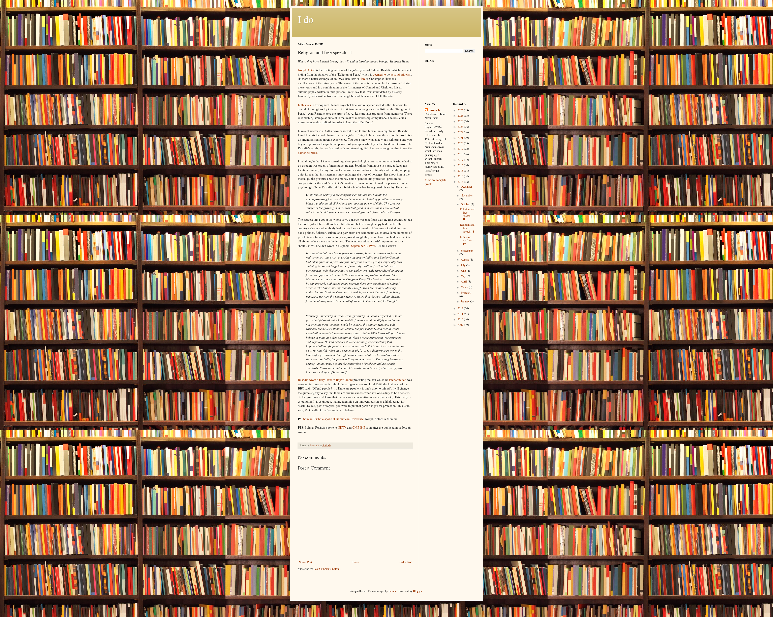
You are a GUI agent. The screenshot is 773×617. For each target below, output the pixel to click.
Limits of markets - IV (467, 240)
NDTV (342, 427)
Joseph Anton (306, 70)
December (466, 186)
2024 (461, 121)
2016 (461, 165)
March (465, 287)
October (466, 204)
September (467, 250)
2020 (461, 143)
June (464, 270)
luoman (393, 591)
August (465, 259)
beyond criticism (401, 74)
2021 (461, 138)
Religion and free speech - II (467, 214)
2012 (461, 308)
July (463, 265)
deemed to (379, 74)
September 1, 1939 (363, 246)
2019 (461, 149)
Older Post (406, 562)
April (464, 281)
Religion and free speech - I (467, 228)
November (467, 195)
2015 (461, 170)
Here (363, 79)
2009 (461, 325)
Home (355, 562)
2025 (461, 115)
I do (305, 18)
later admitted (397, 380)
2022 (461, 132)
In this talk (304, 105)
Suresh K (434, 110)
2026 (461, 110)
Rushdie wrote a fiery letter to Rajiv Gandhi (325, 380)
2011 (461, 314)
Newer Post (305, 562)
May (464, 276)
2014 (461, 176)
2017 (461, 160)
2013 (461, 182)
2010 (461, 319)
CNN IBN (358, 427)
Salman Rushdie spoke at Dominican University (333, 419)
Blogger (417, 591)
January (465, 301)
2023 (461, 127)
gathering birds (307, 153)
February (466, 292)
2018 (461, 154)
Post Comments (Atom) (327, 569)
